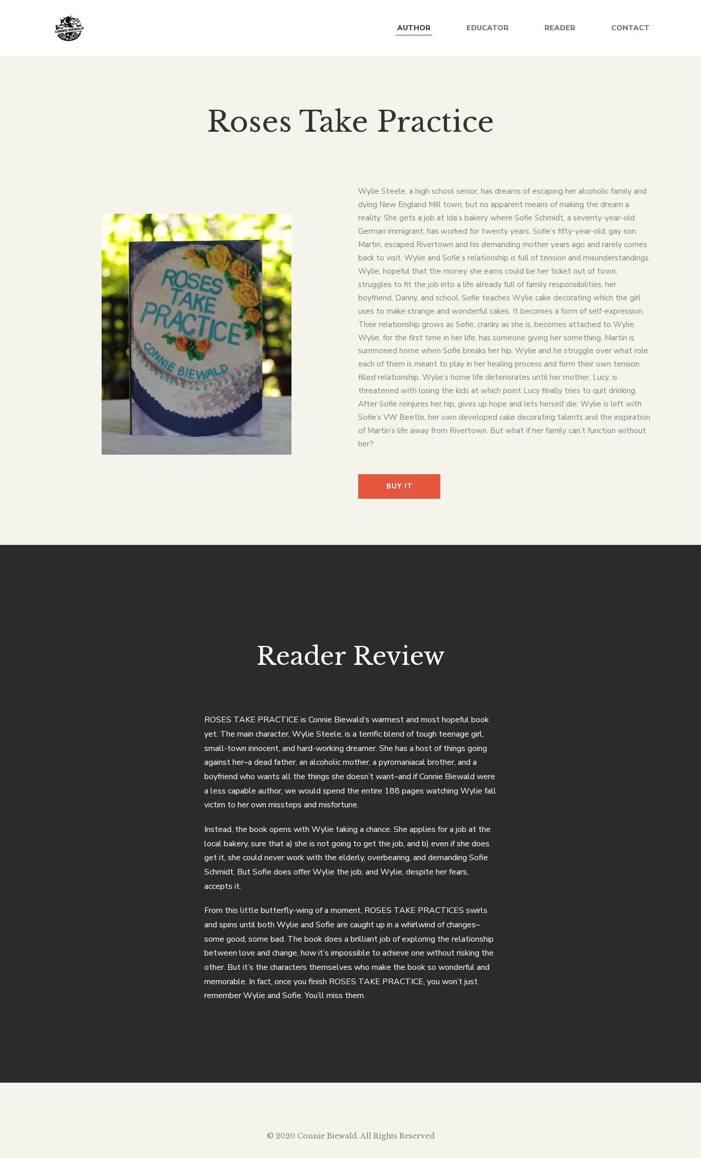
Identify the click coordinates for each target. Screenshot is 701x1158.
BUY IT (399, 486)
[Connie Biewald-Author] (68, 28)
